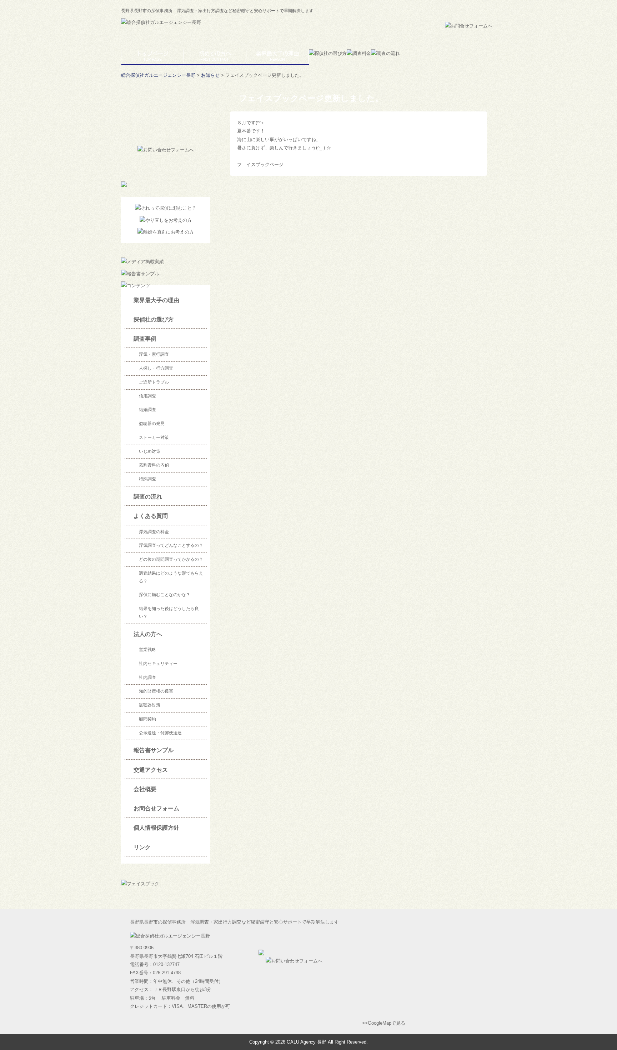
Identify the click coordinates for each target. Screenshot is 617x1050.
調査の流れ (148, 497)
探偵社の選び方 (154, 319)
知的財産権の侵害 (156, 691)
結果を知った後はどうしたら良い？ (169, 612)
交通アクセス (151, 770)
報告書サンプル (154, 750)
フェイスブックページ (260, 164)
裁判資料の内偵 (154, 465)
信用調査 (147, 396)
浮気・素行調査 (154, 354)
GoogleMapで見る (386, 1023)
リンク (142, 847)
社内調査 (147, 677)
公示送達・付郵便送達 (160, 732)
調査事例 (145, 339)
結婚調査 (147, 409)
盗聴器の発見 (152, 423)
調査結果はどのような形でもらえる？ (171, 577)
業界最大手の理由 (156, 300)
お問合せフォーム (156, 808)
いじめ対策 (149, 451)
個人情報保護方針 (156, 828)
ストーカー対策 (154, 437)
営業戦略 (147, 649)
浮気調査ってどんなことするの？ (171, 545)
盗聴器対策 (149, 705)
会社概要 (145, 789)
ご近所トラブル (154, 382)
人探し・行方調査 (156, 368)
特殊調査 (147, 478)
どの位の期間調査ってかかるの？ (171, 559)
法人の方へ (148, 634)
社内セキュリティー (158, 663)
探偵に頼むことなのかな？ (164, 594)
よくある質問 (151, 516)
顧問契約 (147, 718)
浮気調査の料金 (154, 531)
